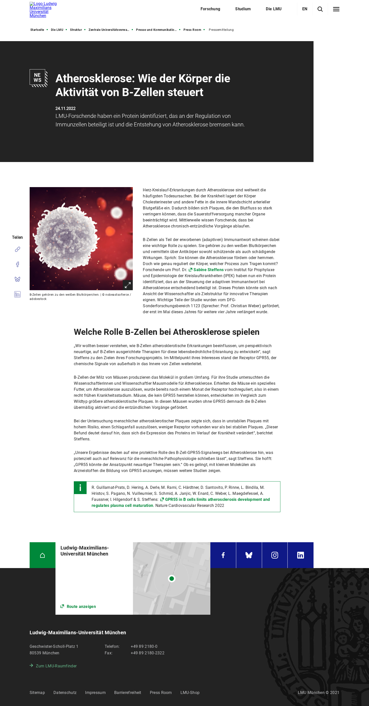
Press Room (192, 30)
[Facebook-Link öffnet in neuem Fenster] (223, 555)
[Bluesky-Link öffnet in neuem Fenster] (249, 555)
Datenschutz (65, 692)
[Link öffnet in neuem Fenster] (132, 578)
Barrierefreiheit (127, 692)
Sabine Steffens (209, 269)
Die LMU (57, 30)
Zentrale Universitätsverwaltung (111, 30)
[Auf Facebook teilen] (17, 264)
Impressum (95, 692)
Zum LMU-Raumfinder (56, 666)
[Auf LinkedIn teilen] (17, 294)
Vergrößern (128, 285)
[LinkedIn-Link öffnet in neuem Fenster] (301, 555)
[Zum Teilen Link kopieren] (17, 249)
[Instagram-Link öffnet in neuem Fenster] (275, 555)
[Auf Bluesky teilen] (17, 279)
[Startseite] (42, 555)
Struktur (76, 30)
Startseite (37, 30)
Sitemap (37, 692)
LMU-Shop (190, 692)
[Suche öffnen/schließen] (320, 9)
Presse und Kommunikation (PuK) (158, 30)
